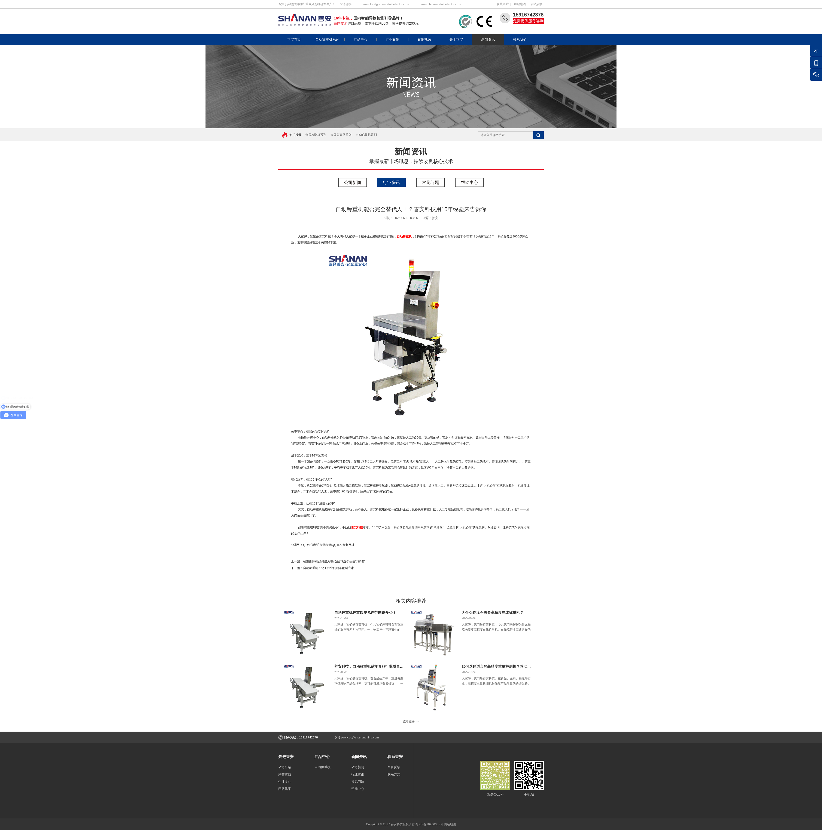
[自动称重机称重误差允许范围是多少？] (306, 633)
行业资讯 (391, 182)
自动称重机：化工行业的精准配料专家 (328, 568)
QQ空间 (308, 545)
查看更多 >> (411, 721)
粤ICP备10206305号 (429, 824)
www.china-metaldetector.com (441, 4)
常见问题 (430, 182)
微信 (329, 545)
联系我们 (520, 39)
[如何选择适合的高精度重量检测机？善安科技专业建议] (433, 687)
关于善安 (456, 39)
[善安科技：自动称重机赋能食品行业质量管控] (306, 687)
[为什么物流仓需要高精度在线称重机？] (433, 633)
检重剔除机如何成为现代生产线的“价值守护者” (334, 561)
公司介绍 (284, 767)
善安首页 (294, 39)
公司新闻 (352, 182)
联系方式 (393, 774)
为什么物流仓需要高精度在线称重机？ (493, 613)
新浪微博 (320, 545)
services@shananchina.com (360, 737)
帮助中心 (469, 182)
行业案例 (392, 39)
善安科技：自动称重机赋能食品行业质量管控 (370, 666)
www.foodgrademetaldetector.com (386, 4)
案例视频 (424, 39)
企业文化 (284, 781)
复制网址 (348, 545)
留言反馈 (393, 767)
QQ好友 (337, 545)
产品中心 (360, 39)
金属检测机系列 (315, 134)
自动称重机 (322, 767)
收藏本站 (503, 4)
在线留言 (537, 4)
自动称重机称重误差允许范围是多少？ (365, 613)
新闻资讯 (488, 39)
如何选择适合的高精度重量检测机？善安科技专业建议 (505, 666)
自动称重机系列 (327, 39)
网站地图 (520, 4)
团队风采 (284, 789)
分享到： (297, 545)
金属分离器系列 (341, 134)
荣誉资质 (284, 774)
